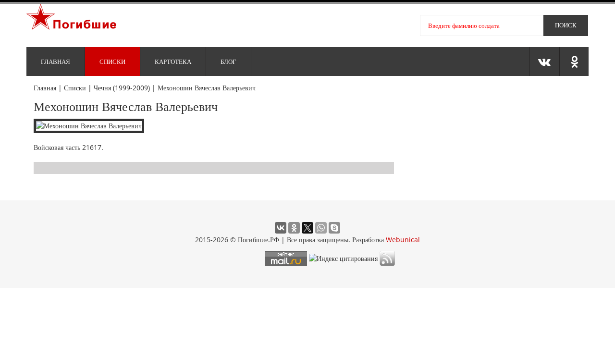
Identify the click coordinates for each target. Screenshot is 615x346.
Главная (55, 61)
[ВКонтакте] (280, 228)
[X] (307, 228)
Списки (112, 61)
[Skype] (334, 228)
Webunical (403, 239)
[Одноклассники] (294, 228)
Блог (228, 61)
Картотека (173, 61)
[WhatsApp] (321, 228)
